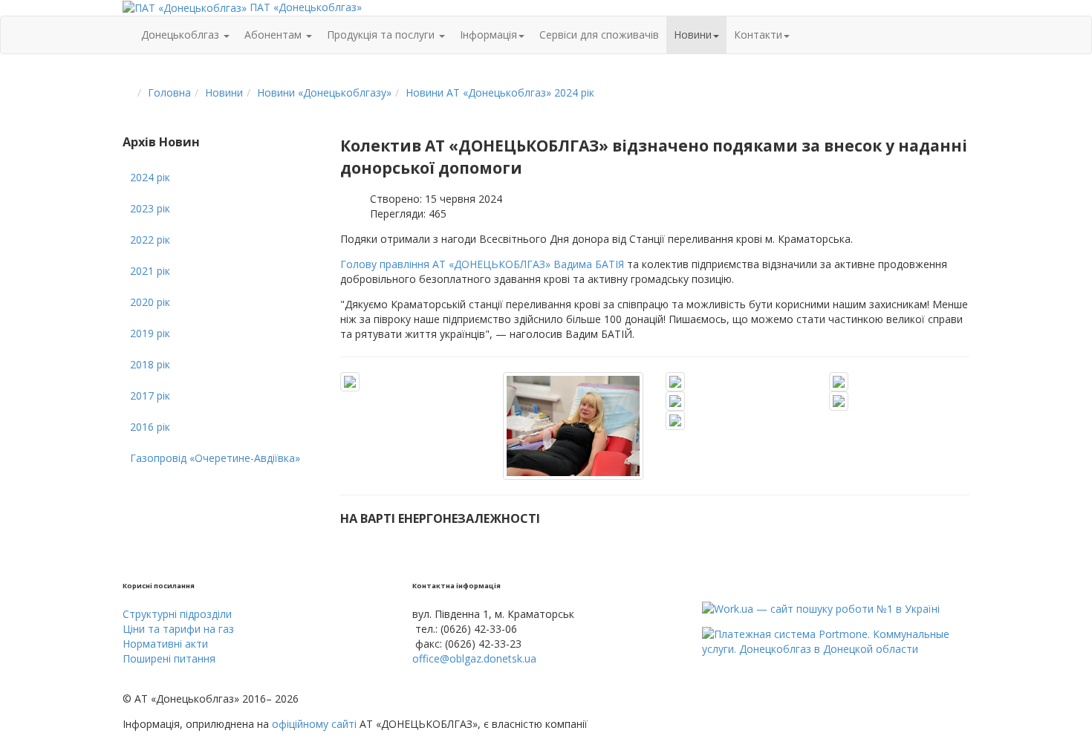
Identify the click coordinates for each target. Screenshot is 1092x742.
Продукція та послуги (382, 34)
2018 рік (150, 364)
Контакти (758, 34)
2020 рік (150, 302)
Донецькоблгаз (181, 34)
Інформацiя (488, 34)
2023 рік (150, 208)
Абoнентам (274, 34)
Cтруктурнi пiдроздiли (177, 614)
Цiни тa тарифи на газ (178, 629)
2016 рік (150, 427)
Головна (169, 92)
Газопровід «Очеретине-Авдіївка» (215, 458)
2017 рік (150, 395)
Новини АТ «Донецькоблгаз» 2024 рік (500, 92)
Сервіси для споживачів (599, 34)
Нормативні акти (165, 644)
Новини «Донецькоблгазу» (324, 92)
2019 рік (150, 333)
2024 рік (150, 177)
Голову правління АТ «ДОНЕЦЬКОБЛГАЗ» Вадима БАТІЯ (482, 264)
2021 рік (150, 271)
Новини (693, 34)
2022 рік (150, 239)
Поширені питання (169, 658)
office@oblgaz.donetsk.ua (474, 658)
